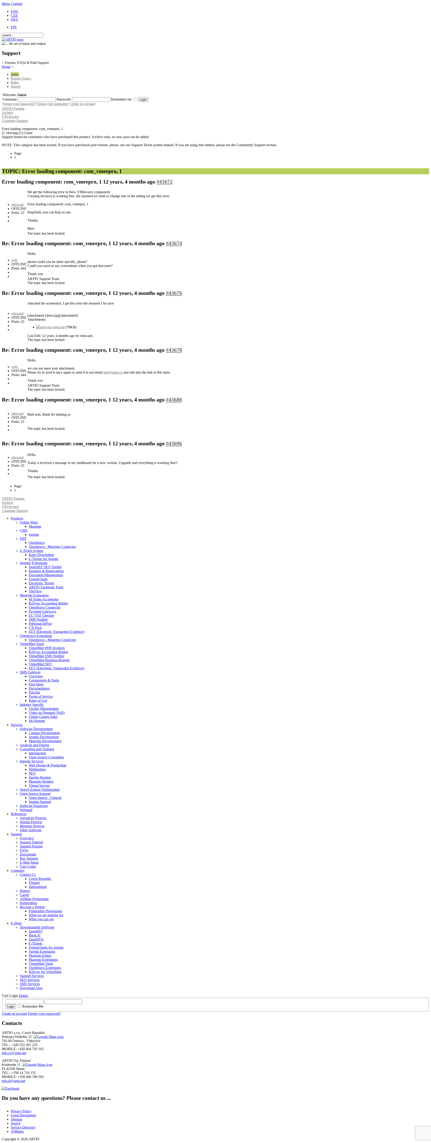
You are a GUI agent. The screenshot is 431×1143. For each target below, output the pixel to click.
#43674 (174, 243)
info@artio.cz (113, 372)
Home (6, 67)
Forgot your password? (18, 104)
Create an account (82, 104)
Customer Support (15, 121)
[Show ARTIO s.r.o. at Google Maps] (48, 1037)
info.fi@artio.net (13, 1081)
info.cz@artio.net (14, 1053)
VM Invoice (10, 117)
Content (16, 4)
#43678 (174, 350)
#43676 (174, 293)
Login (10, 1006)
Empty (23, 995)
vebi (14, 260)
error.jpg (59, 327)
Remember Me (32, 1006)
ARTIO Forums (13, 108)
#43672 (164, 182)
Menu (6, 4)
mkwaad (17, 204)
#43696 (174, 443)
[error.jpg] (44, 327)
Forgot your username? (52, 104)
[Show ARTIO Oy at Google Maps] (36, 1065)
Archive (7, 112)
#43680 (174, 400)
